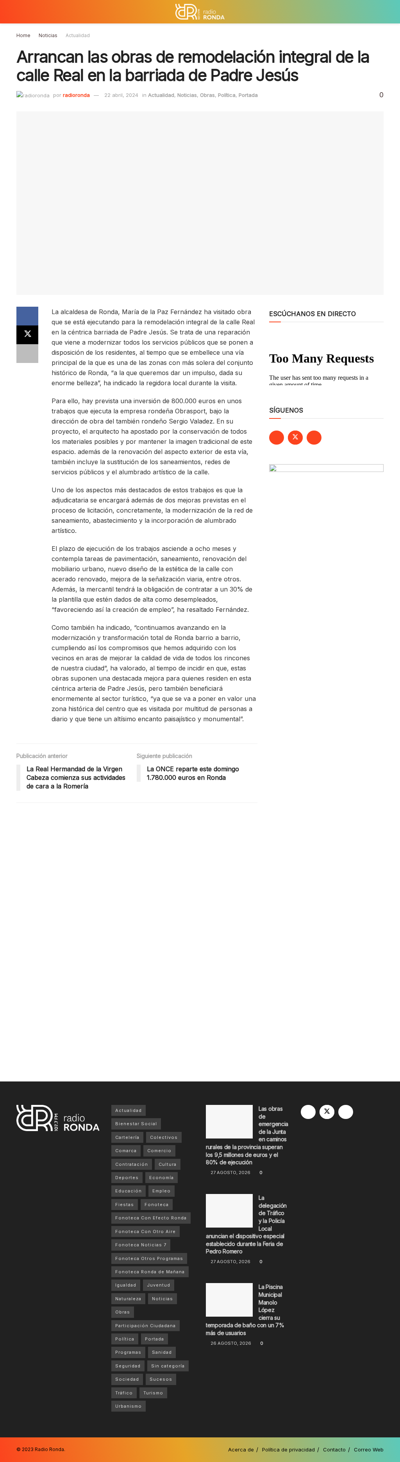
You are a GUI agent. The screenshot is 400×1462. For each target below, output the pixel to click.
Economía (161, 1177)
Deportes (127, 1177)
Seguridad (128, 1366)
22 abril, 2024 (121, 95)
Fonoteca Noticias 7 (140, 1245)
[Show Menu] (19, 11)
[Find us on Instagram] (314, 438)
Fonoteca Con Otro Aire (145, 1231)
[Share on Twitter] (27, 334)
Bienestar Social (136, 1123)
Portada (248, 95)
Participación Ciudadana (145, 1325)
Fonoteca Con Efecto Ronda (151, 1218)
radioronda (76, 95)
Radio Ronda (49, 1449)
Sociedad (127, 1379)
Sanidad (162, 1352)
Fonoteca (157, 1204)
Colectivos (164, 1137)
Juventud (158, 1285)
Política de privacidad (288, 1449)
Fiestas (124, 1204)
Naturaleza (128, 1298)
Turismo (153, 1393)
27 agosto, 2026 (229, 1172)
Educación (128, 1191)
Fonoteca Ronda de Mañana (150, 1271)
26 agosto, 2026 (230, 1343)
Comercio (159, 1150)
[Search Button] (380, 11)
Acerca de (241, 1449)
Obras (207, 95)
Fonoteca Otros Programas (149, 1258)
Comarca (126, 1150)
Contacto (334, 1449)
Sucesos (161, 1379)
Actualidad (78, 35)
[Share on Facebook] (27, 316)
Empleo (161, 1191)
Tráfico (124, 1393)
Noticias (48, 35)
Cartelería (127, 1137)
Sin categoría (168, 1366)
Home (23, 35)
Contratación (131, 1164)
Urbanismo (128, 1406)
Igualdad (125, 1285)
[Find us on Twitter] (295, 438)
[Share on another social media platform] (27, 353)
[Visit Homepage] (200, 12)
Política (227, 95)
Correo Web (369, 1449)
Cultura (168, 1164)
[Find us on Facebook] (276, 438)
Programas (128, 1352)
